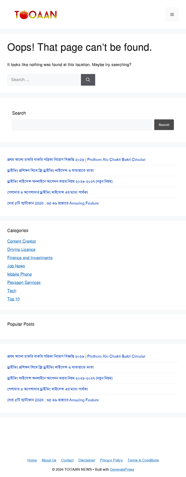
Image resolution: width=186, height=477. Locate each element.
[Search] (88, 80)
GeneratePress (122, 469)
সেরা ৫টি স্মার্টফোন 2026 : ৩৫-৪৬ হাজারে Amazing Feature (53, 203)
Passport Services (24, 282)
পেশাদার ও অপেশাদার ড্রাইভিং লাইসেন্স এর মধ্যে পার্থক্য (47, 192)
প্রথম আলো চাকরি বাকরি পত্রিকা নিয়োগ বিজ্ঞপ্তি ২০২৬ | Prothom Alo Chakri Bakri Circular (76, 159)
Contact (67, 460)
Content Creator (21, 241)
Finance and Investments (30, 257)
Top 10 (13, 299)
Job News (16, 266)
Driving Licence (21, 249)
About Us (49, 460)
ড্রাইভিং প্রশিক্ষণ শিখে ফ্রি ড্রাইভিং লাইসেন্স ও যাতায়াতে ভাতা (50, 170)
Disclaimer (86, 460)
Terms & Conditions (143, 460)
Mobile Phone (19, 274)
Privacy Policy (111, 460)
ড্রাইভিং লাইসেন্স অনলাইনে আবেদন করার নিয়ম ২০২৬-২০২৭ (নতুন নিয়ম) (60, 181)
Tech (11, 290)
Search (19, 113)
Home (32, 460)
